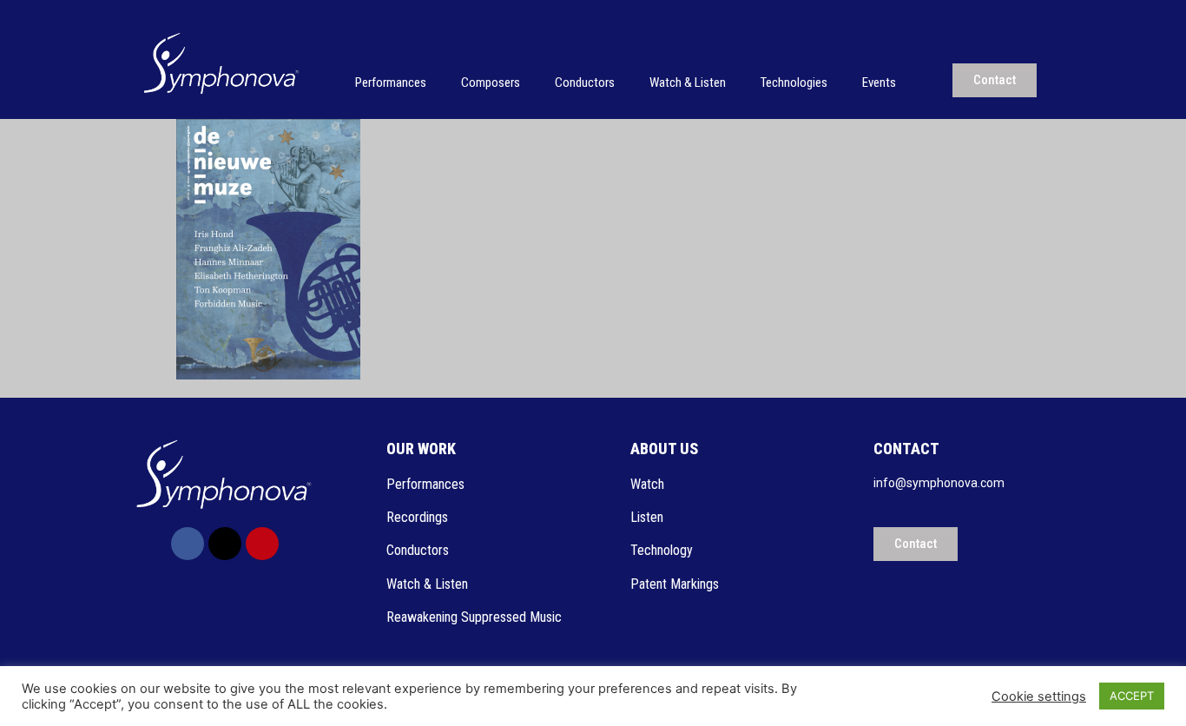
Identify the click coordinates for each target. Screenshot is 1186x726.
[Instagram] (262, 543)
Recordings (417, 517)
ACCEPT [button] (1132, 696)
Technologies (794, 82)
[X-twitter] (224, 543)
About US (664, 448)
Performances (390, 82)
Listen (648, 517)
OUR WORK (421, 448)
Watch (649, 484)
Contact (906, 448)
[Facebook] (187, 543)
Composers (490, 82)
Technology (661, 550)
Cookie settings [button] (1039, 696)
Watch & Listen (687, 82)
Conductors (585, 82)
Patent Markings (674, 584)
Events (879, 82)
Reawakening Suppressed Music (474, 617)
